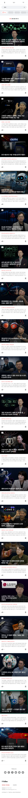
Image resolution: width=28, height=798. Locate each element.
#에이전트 (3, 344)
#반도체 (3, 233)
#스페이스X (3, 307)
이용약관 (15, 785)
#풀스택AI (12, 47)
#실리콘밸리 (7, 381)
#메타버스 (13, 492)
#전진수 (5, 715)
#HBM (2, 84)
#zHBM (8, 84)
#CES (2, 455)
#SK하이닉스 (14, 159)
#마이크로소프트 (8, 604)
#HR (11, 381)
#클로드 (7, 344)
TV (23, 2)
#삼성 (6, 121)
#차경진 (5, 455)
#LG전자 (3, 604)
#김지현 (7, 47)
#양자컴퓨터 (4, 567)
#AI (10, 270)
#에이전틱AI (11, 196)
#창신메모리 (4, 159)
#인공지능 (3, 678)
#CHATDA (15, 604)
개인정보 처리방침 (5, 785)
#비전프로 (8, 492)
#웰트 (2, 715)
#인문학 (7, 678)
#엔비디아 (14, 567)
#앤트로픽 (9, 307)
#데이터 (16, 196)
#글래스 (3, 121)
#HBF (5, 84)
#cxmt (12, 752)
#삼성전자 (9, 159)
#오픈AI (12, 307)
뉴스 (14, 2)
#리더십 (3, 381)
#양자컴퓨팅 (9, 567)
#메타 (9, 121)
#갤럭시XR (3, 492)
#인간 (11, 678)
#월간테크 (3, 47)
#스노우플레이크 (4, 196)
